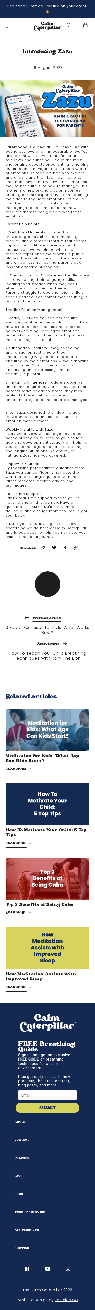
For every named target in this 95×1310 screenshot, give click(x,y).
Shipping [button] (22, 1248)
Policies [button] (22, 1158)
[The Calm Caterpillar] (47, 26)
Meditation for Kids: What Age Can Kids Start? (43, 758)
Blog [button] (19, 1194)
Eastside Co (66, 1299)
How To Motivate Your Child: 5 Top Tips (46, 832)
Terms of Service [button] (30, 1212)
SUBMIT (47, 1107)
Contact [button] (22, 1140)
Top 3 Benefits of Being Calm (40, 904)
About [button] (20, 1122)
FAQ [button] (18, 1176)
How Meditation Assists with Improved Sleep (41, 976)
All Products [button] (27, 1230)
